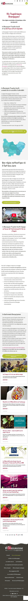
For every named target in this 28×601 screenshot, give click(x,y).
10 (22, 535)
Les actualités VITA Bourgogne (14, 574)
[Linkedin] (20, 1)
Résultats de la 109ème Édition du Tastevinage (14, 402)
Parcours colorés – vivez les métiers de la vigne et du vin (13, 431)
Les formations (19, 561)
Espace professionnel (9, 577)
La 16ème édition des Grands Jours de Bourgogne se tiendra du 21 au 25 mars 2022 (13, 462)
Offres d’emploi (7, 568)
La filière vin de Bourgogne (14, 558)
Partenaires (7, 580)
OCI (22, 588)
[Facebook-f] (15, 1)
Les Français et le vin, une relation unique (13, 374)
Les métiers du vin (10, 561)
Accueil (8, 555)
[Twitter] (22, 1)
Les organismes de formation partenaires (14, 564)
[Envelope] (27, 1)
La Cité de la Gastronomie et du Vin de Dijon (13, 347)
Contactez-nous (19, 577)
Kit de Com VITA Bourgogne (18, 580)
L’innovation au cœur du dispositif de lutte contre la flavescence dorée (13, 520)
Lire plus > (5, 380)
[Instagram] (25, 1)
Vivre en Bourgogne (16, 555)
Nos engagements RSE (14, 571)
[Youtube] (17, 1)
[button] (26, 3)
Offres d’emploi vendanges (18, 568)
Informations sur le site (14, 591)
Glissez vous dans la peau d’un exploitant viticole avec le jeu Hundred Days (13, 491)
